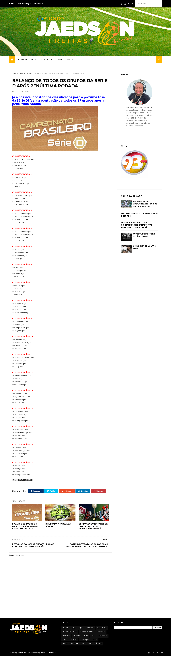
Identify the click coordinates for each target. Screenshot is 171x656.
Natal (34, 59)
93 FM (65, 628)
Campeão (101, 632)
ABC (73, 628)
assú (95, 639)
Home (14, 73)
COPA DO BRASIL (86, 632)
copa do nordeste (70, 643)
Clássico (66, 636)
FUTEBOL (76, 636)
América (90, 628)
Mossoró (22, 59)
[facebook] (132, 3)
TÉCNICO (73, 639)
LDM (86, 636)
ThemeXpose (23, 652)
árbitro (99, 643)
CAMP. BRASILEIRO (25, 73)
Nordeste (46, 59)
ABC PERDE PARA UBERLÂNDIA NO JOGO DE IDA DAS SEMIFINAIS (145, 203)
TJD (64, 639)
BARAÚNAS (101, 628)
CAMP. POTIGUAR (70, 632)
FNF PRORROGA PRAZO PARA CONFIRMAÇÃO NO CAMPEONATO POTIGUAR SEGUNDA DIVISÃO (136, 224)
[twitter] (129, 3)
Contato (38, 4)
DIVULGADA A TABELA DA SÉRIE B (58, 525)
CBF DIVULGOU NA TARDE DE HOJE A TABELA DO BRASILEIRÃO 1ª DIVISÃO (93, 526)
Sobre (58, 59)
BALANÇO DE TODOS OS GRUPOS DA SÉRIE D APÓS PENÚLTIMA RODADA (25, 526)
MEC (93, 636)
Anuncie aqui (24, 4)
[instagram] (125, 3)
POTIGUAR (103, 636)
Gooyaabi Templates (48, 652)
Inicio (11, 4)
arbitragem (84, 639)
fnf (83, 643)
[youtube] (121, 3)
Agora (81, 628)
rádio (90, 643)
